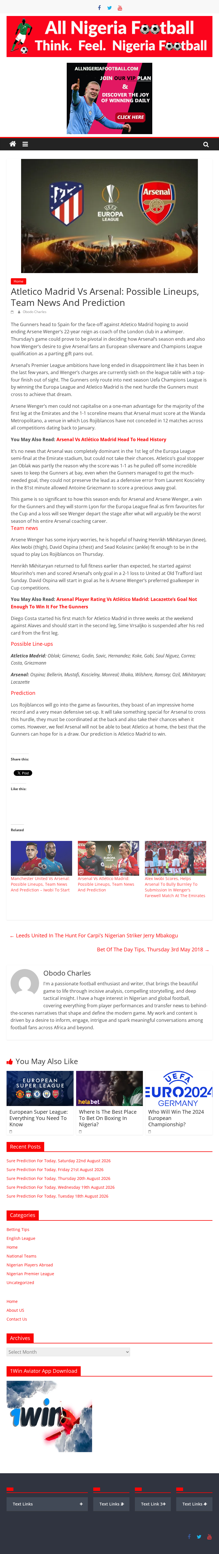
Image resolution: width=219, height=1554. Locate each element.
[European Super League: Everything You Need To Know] (40, 1074)
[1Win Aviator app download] (49, 1384)
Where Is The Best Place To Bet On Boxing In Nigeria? (108, 1117)
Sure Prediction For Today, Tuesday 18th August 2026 (57, 1196)
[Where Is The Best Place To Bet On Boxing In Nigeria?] (109, 1074)
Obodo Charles (34, 311)
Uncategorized (20, 1282)
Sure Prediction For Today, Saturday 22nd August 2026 (59, 1160)
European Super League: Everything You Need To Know (38, 1117)
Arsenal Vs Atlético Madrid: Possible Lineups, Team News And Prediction (106, 884)
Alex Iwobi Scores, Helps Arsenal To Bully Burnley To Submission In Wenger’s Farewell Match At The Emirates (175, 887)
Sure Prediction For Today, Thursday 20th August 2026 (58, 1178)
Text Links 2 (112, 1504)
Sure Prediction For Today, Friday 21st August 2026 (55, 1169)
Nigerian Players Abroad (30, 1265)
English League (21, 1238)
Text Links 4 (194, 1504)
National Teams (21, 1256)
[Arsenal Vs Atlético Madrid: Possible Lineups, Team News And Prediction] (108, 858)
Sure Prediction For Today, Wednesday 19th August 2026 (61, 1187)
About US (15, 1310)
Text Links (48, 1504)
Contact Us (17, 1319)
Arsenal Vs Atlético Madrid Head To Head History (111, 439)
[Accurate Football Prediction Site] (13, 144)
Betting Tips (18, 1229)
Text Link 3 (153, 1504)
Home (18, 281)
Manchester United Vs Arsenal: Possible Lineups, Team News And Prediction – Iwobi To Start (40, 884)
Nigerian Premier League (30, 1273)
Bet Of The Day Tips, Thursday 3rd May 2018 (153, 949)
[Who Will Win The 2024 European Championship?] (178, 1074)
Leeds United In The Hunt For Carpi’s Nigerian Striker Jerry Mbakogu (93, 935)
